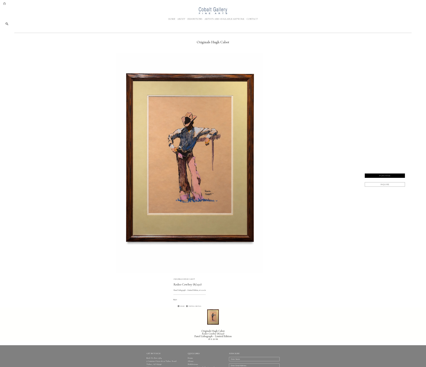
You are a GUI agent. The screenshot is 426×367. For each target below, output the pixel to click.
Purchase (384, 176)
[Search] (7, 24)
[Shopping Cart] (4, 3)
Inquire (384, 184)
